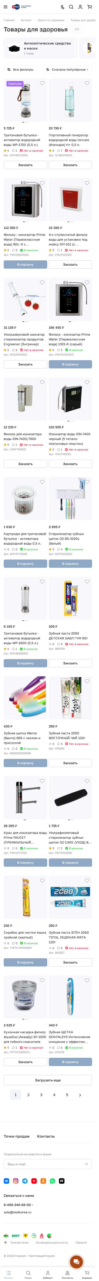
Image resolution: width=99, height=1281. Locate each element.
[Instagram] (15, 1181)
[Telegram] (25, 1181)
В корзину (25, 264)
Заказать (25, 165)
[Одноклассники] (43, 1181)
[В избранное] (42, 83)
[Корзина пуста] (89, 7)
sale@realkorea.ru (17, 1212)
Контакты (46, 1136)
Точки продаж (17, 1136)
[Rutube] (61, 1181)
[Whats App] (52, 1181)
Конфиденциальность (52, 1242)
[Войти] (80, 7)
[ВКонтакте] (6, 1181)
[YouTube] (34, 1181)
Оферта (81, 1242)
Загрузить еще (48, 1080)
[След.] (80, 1095)
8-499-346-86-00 (17, 1205)
